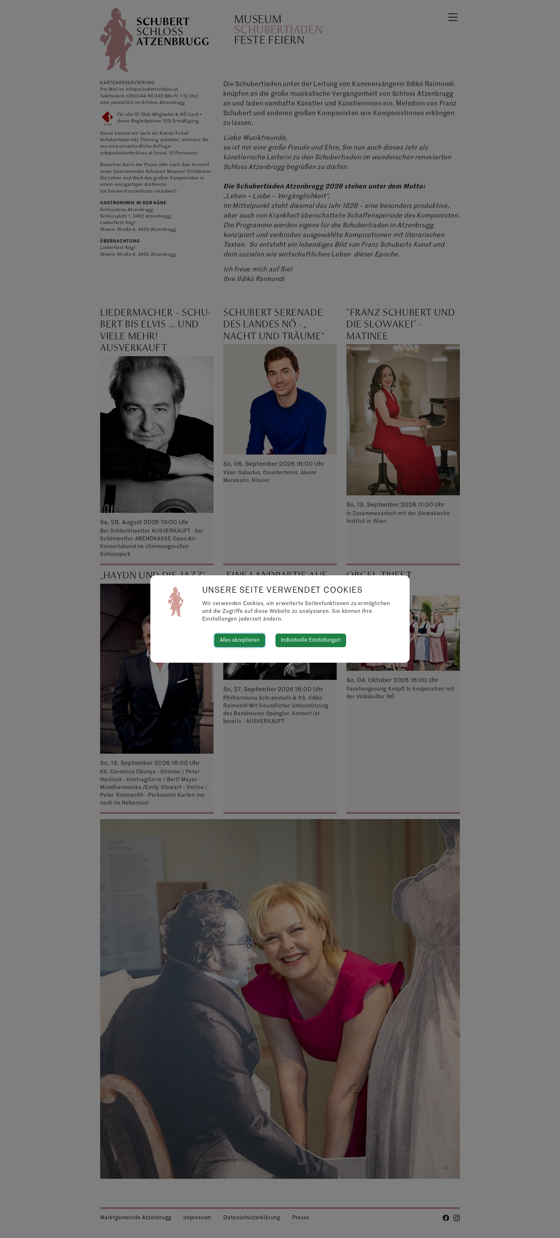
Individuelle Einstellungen (311, 640)
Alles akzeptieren (240, 640)
